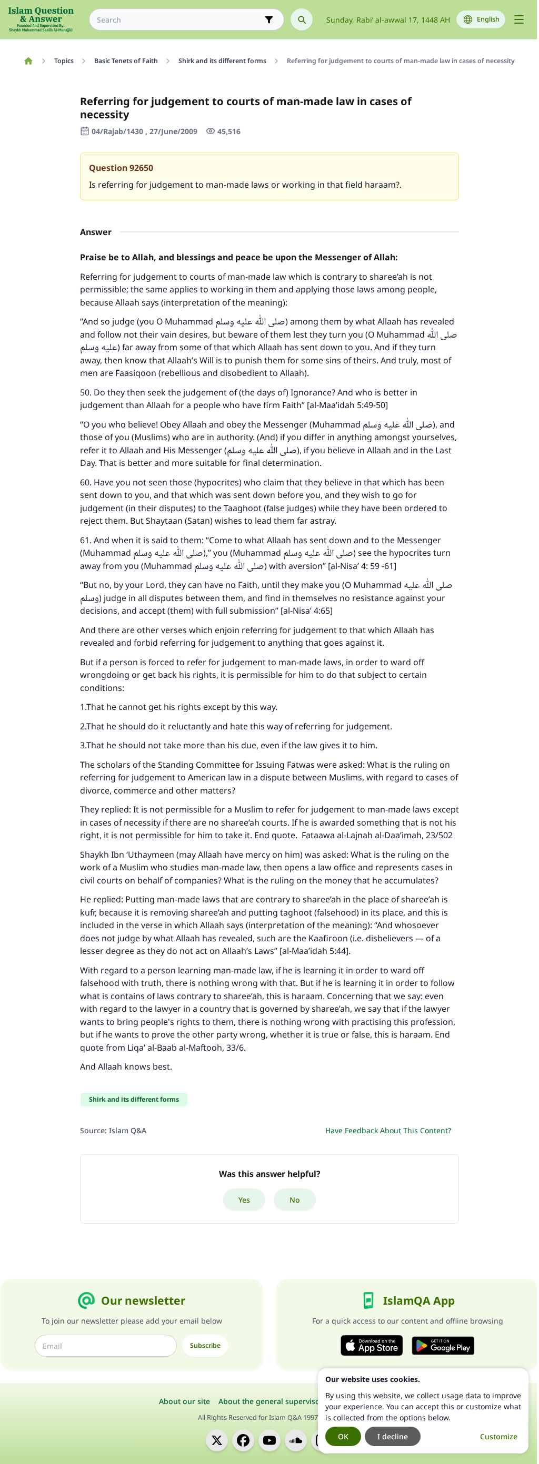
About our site (184, 1401)
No (295, 1200)
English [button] (488, 19)
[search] (302, 19)
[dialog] (423, 1410)
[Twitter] (217, 1440)
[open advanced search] (269, 19)
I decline (392, 1436)
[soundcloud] (296, 1440)
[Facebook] (243, 1440)
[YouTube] (269, 1440)
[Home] (28, 61)
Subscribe (205, 1345)
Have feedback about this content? (388, 1130)
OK (343, 1436)
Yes (244, 1200)
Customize (498, 1436)
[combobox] (179, 19)
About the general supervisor (270, 1401)
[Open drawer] (519, 19)
